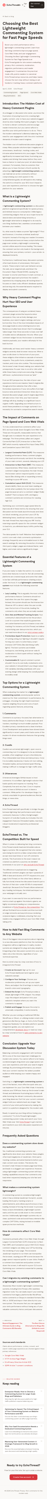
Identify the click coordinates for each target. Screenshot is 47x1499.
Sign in (25, 5)
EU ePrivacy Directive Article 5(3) (18, 1362)
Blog (19, 5)
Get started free (35, 5)
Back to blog (9, 16)
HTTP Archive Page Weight (15, 1359)
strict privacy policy (36, 632)
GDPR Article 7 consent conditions (19, 1365)
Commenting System (10, 92)
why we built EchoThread (34, 865)
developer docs (21, 1030)
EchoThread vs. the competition (27, 907)
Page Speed (24, 92)
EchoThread (12, 5)
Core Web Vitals (36, 92)
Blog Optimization (9, 96)
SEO (19, 96)
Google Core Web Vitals (14, 1355)
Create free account (22, 1477)
